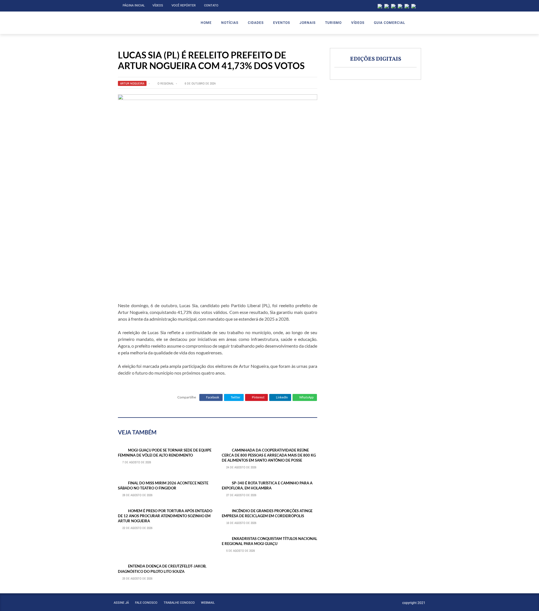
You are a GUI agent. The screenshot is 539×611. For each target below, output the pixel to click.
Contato (211, 5)
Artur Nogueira (132, 83)
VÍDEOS (357, 23)
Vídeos (157, 5)
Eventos (281, 23)
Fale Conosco (146, 603)
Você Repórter (184, 5)
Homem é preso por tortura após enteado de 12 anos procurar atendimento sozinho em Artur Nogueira (165, 516)
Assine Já (121, 603)
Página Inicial (134, 5)
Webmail (208, 603)
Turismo (333, 23)
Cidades (256, 23)
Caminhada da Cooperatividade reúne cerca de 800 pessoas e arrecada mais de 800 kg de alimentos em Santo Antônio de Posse (269, 455)
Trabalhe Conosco (179, 603)
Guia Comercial (389, 23)
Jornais (308, 23)
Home (206, 23)
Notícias (229, 23)
